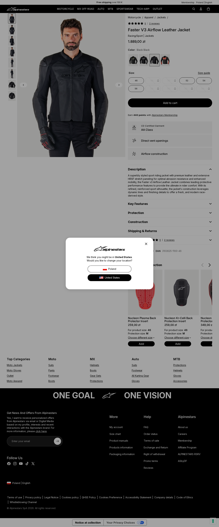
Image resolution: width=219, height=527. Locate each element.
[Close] (147, 243)
